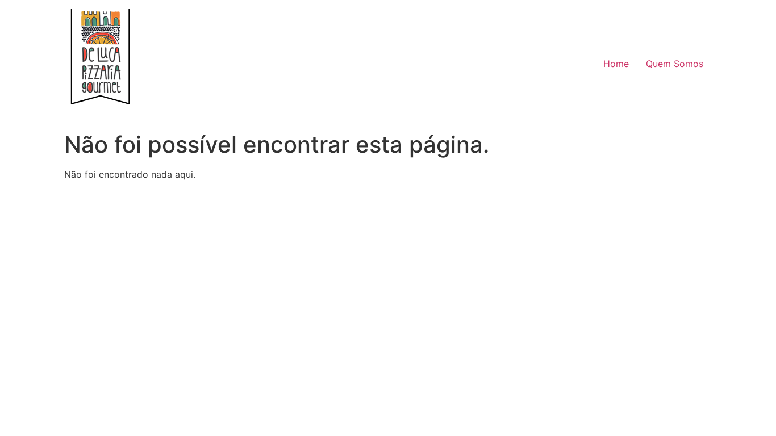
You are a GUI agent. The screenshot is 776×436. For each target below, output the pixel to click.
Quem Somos (674, 63)
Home (616, 63)
